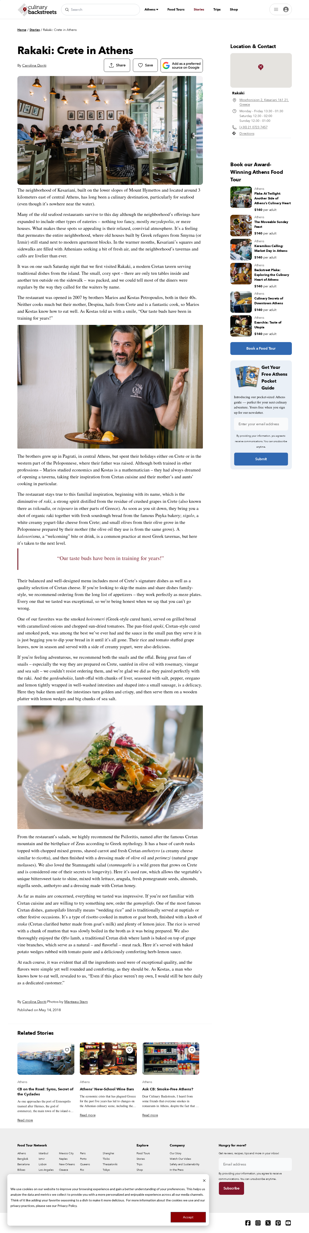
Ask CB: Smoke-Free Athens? (167, 1089)
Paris (82, 1153)
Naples (63, 1159)
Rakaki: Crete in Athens (60, 30)
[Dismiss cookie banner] (204, 1180)
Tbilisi (106, 1159)
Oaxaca (63, 1170)
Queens (85, 1164)
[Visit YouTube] (288, 1223)
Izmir (41, 1159)
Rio (82, 1170)
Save (149, 65)
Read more (25, 1120)
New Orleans (67, 1164)
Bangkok (22, 1159)
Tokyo (106, 1170)
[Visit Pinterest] (278, 1223)
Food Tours (176, 9)
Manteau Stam (76, 1001)
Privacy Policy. (67, 1206)
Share (120, 65)
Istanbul (43, 1153)
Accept (188, 1217)
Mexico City (66, 1153)
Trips (217, 9)
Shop (234, 9)
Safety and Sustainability (184, 1164)
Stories (199, 9)
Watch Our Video (180, 1159)
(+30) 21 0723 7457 (253, 127)
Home (21, 30)
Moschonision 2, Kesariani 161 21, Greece (264, 102)
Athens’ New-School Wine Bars (107, 1089)
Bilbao (21, 1170)
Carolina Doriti (34, 65)
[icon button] (67, 1049)
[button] (261, 67)
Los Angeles (46, 1170)
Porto (83, 1159)
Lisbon (43, 1164)
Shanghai (108, 1153)
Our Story (175, 1153)
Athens (150, 9)
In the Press (176, 1170)
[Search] (67, 9)
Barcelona (23, 1164)
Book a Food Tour (260, 348)
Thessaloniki (110, 1164)
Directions (246, 133)
